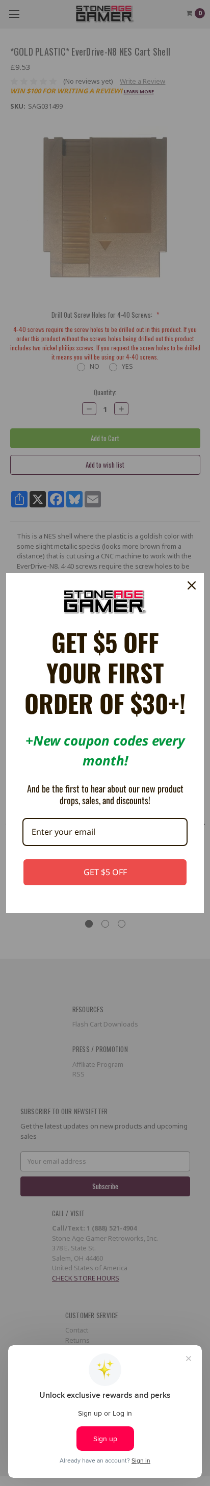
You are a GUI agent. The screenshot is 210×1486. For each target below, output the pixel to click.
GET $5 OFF (105, 872)
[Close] (191, 585)
